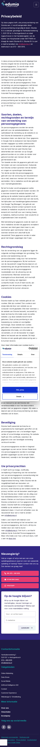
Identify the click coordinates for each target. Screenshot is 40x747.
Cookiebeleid (32, 740)
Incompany (5, 716)
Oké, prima (20, 390)
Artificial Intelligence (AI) (9, 685)
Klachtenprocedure (8, 740)
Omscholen (5, 712)
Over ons (5, 708)
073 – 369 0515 (6, 660)
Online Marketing (7, 673)
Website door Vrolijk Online (10, 742)
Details (18, 396)
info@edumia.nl (24, 44)
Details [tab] (20, 354)
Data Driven (5, 677)
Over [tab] (33, 354)
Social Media (5, 681)
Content (4, 689)
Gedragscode (24, 737)
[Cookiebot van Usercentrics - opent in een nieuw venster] (29, 348)
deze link (12, 538)
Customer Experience (9, 693)
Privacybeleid (21, 740)
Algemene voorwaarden (9, 737)
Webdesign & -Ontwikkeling (11, 697)
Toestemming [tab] (7, 354)
